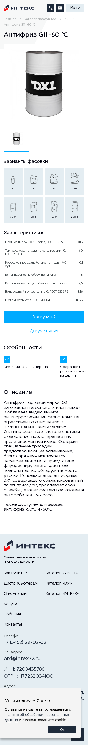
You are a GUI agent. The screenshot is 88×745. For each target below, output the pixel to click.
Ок (62, 730)
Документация (44, 331)
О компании (15, 594)
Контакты (13, 625)
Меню (75, 8)
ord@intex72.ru (22, 658)
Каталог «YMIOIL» (62, 573)
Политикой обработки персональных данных (37, 717)
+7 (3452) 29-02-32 (25, 642)
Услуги (10, 604)
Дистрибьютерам (21, 583)
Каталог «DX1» (59, 583)
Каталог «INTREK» (62, 594)
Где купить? (44, 317)
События (12, 614)
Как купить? (15, 573)
